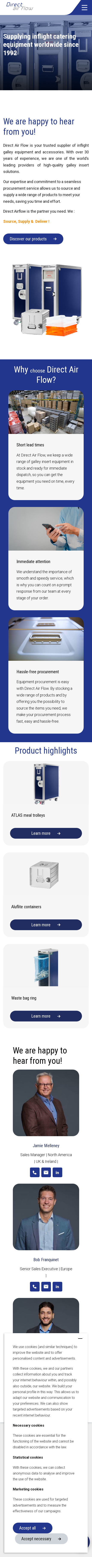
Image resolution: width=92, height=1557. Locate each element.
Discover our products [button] (28, 238)
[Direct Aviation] (27, 7)
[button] (84, 7)
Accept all (27, 1528)
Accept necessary (36, 1538)
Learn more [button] (40, 833)
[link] (34, 1172)
